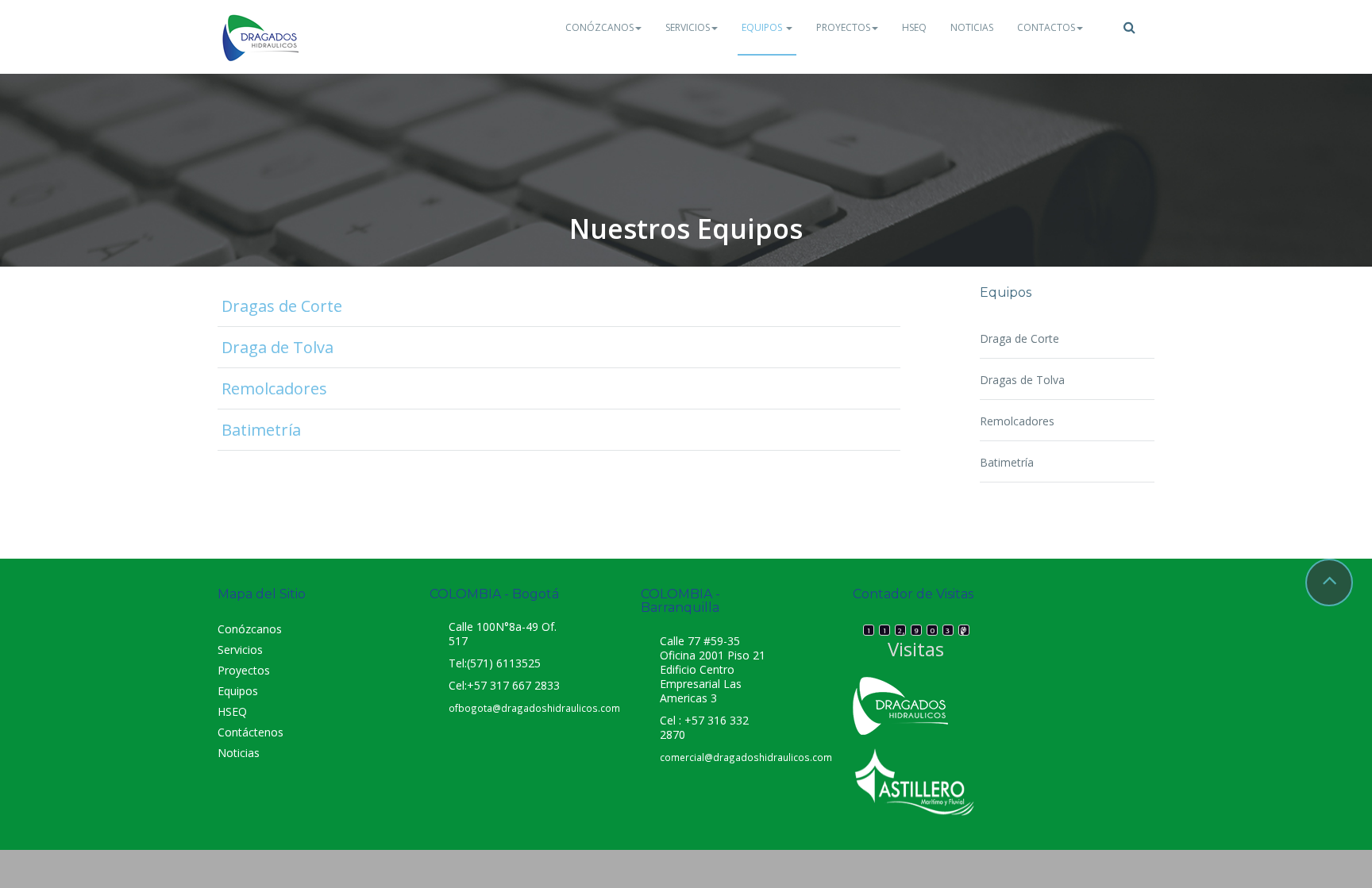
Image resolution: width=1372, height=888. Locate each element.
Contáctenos (250, 732)
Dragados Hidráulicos (1144, 721)
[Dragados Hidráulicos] (262, 37)
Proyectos (843, 27)
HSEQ (914, 27)
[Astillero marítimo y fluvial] (914, 781)
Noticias (971, 27)
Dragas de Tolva (1022, 379)
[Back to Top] (1329, 582)
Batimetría (261, 429)
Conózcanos (599, 27)
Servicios (687, 27)
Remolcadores (274, 388)
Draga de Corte (1019, 338)
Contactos (1046, 27)
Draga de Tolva (277, 347)
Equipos (763, 27)
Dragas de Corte (282, 306)
